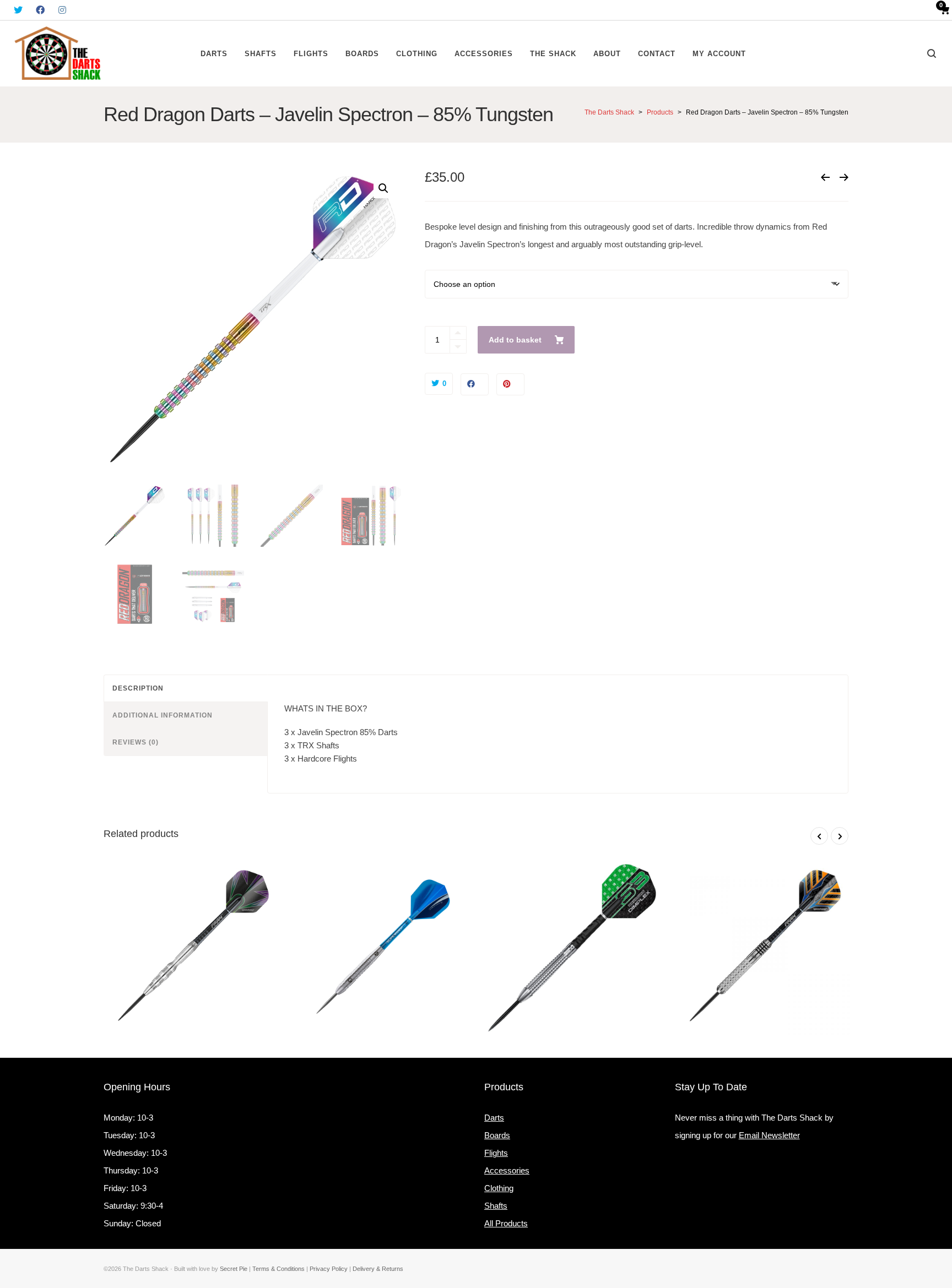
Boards (497, 1135)
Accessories (506, 1170)
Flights (496, 1152)
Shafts (495, 1205)
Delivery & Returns (378, 1268)
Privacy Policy (329, 1268)
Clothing (498, 1188)
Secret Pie (233, 1268)
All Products (506, 1223)
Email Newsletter (769, 1135)
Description (138, 688)
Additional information (162, 715)
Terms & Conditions (278, 1268)
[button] (383, 188)
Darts (494, 1117)
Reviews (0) (135, 742)
